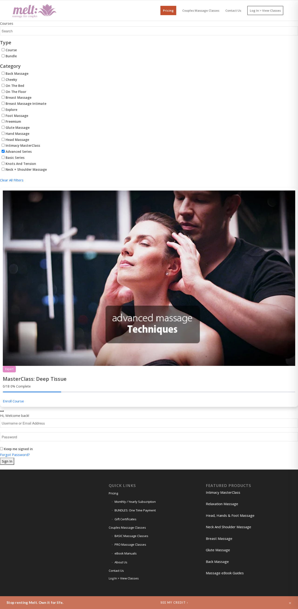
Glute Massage (17, 127)
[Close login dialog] (2, 411)
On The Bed (14, 85)
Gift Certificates (125, 519)
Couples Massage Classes (127, 527)
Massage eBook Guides (225, 573)
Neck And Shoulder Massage (228, 526)
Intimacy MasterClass (22, 145)
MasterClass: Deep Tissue (35, 378)
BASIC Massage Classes (131, 536)
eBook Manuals (126, 553)
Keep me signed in (18, 449)
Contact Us (116, 570)
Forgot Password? (15, 454)
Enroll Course (13, 401)
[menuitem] (168, 10)
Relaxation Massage (222, 503)
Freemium (13, 121)
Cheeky (11, 79)
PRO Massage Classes (130, 544)
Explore (11, 109)
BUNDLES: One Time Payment (135, 510)
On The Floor (15, 91)
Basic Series (14, 157)
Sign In (7, 461)
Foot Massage (16, 115)
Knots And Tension (20, 163)
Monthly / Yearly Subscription (135, 502)
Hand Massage (17, 133)
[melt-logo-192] (34, 10)
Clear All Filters (12, 180)
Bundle (11, 56)
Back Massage (16, 73)
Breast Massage (18, 97)
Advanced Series (18, 151)
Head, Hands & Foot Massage (230, 515)
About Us (121, 562)
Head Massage (17, 139)
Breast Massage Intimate (25, 103)
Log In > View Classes (124, 578)
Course (11, 50)
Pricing (113, 493)
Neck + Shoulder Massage (26, 169)
